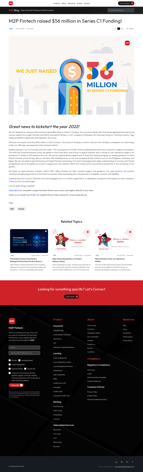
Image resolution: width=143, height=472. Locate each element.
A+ (122, 28)
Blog (124, 325)
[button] (56, 3)
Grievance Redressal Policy (97, 399)
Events (89, 348)
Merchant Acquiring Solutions (63, 347)
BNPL (55, 379)
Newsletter (127, 333)
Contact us (91, 344)
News (125, 329)
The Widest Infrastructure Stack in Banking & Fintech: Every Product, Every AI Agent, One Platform (26, 260)
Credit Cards (57, 391)
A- (115, 28)
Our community (92, 337)
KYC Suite (57, 434)
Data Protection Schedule (96, 377)
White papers (128, 337)
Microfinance (58, 370)
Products (12, 358)
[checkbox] (10, 360)
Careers (90, 340)
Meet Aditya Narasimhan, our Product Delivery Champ (67, 260)
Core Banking (58, 406)
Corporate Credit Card (61, 396)
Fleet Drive (57, 339)
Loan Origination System (62, 362)
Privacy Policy (92, 392)
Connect (56, 419)
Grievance (91, 370)
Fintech (21, 209)
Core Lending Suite (60, 358)
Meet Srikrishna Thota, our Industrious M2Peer (110, 260)
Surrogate (57, 387)
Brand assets (127, 340)
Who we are (91, 325)
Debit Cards (57, 411)
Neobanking (57, 415)
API (30, 155)
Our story (90, 329)
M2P (12, 209)
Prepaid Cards (58, 330)
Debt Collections (59, 375)
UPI (54, 343)
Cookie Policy (92, 396)
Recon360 (57, 430)
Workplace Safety (93, 333)
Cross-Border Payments (62, 335)
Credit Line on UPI (59, 383)
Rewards (56, 446)
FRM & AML (57, 442)
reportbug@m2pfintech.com (124, 467)
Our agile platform (114, 171)
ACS (55, 438)
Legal (89, 374)
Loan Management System (63, 366)
